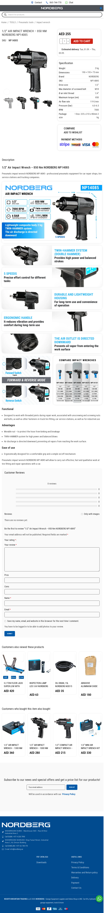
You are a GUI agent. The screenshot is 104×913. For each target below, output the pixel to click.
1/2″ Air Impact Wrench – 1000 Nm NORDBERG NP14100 (39, 748)
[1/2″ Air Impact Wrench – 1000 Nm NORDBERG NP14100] (39, 727)
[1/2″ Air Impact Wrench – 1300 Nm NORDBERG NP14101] (13, 727)
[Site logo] (52, 8)
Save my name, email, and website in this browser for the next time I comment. (43, 621)
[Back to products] (98, 22)
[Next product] (101, 22)
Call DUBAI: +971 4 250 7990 (15, 837)
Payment (75, 882)
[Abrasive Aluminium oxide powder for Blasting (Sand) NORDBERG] (90, 666)
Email (7, 609)
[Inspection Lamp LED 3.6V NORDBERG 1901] (39, 666)
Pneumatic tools (26, 22)
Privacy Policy (77, 862)
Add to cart (81, 41)
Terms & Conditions (80, 867)
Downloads (42, 862)
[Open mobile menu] (3, 8)
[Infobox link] (36, 2)
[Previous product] (95, 22)
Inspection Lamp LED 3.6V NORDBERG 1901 (39, 686)
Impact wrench (43, 22)
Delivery (75, 877)
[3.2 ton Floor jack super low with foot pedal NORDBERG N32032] (13, 666)
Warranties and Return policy (84, 872)
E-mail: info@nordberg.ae (14, 849)
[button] (21, 655)
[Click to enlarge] (7, 92)
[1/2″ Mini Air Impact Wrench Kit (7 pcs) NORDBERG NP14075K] (90, 727)
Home (4, 22)
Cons (6, 586)
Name (7, 598)
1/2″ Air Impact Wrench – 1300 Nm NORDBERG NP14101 (13, 748)
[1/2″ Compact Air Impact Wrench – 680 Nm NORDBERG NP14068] (64, 727)
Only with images (92, 514)
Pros (6, 575)
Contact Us (76, 887)
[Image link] (79, 144)
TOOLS (13, 22)
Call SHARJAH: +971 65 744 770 (16, 846)
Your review (10, 544)
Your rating (10, 540)
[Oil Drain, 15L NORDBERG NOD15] (64, 666)
